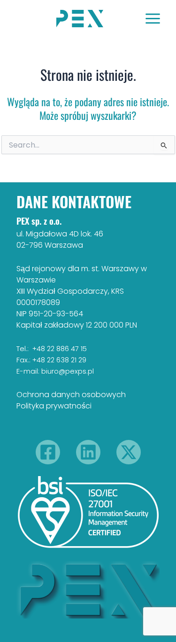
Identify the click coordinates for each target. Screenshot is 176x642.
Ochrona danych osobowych (71, 394)
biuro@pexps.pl (67, 371)
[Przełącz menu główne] (153, 18)
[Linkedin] (88, 452)
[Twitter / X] (128, 452)
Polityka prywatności (54, 405)
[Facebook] (48, 452)
